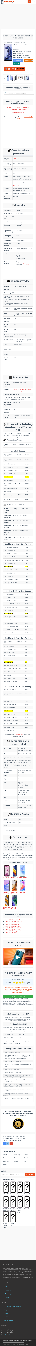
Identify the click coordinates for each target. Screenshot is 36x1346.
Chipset (6, 1313)
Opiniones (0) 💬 (28, 60)
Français (25, 1340)
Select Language (7, 1340)
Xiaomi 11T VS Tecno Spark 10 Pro (13, 931)
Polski (16, 1342)
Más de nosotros (9, 1287)
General (9, 107)
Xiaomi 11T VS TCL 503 (10, 934)
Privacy (7, 1297)
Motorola (17, 1158)
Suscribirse (29, 1174)
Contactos (7, 1290)
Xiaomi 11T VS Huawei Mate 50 (13, 927)
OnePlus (6, 1161)
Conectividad (13, 109)
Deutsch (21, 1340)
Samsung (17, 1155)
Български (21, 1342)
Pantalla (14, 107)
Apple (5, 1155)
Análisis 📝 (16, 63)
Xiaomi (26, 1155)
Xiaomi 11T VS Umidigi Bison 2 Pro (13, 921)
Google (26, 1158)
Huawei (5, 1158)
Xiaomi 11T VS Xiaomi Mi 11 (12, 923)
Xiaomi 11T (16, 158)
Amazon (16, 185)
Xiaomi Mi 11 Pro (19, 734)
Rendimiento (26, 107)
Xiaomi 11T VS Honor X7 (11, 932)
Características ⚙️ (18, 60)
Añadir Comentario (18, 996)
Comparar (6, 1310)
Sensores (24, 109)
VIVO (25, 1161)
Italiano (8, 1342)
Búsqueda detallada (9, 1320)
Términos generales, (10, 1294)
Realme (16, 1161)
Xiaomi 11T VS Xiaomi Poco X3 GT (13, 926)
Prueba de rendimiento (18, 112)
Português (12, 1342)
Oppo (5, 1165)
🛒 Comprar (11, 69)
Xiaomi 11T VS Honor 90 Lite (12, 924)
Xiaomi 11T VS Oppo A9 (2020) (12, 929)
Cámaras (19, 107)
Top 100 (6, 1317)
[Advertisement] (18, 17)
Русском (30, 1340)
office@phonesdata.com (11, 1335)
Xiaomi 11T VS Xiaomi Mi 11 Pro (13, 920)
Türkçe (4, 1342)
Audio (19, 109)
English (17, 1340)
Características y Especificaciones (12, 1306)
